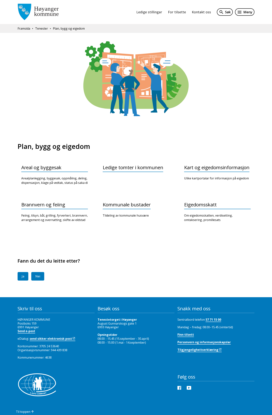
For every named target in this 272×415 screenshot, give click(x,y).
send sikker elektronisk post (51, 339)
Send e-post (26, 331)
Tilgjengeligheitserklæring (197, 350)
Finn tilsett (185, 335)
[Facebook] (180, 388)
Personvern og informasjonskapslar (204, 342)
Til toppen (23, 412)
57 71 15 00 (213, 320)
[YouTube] (190, 388)
